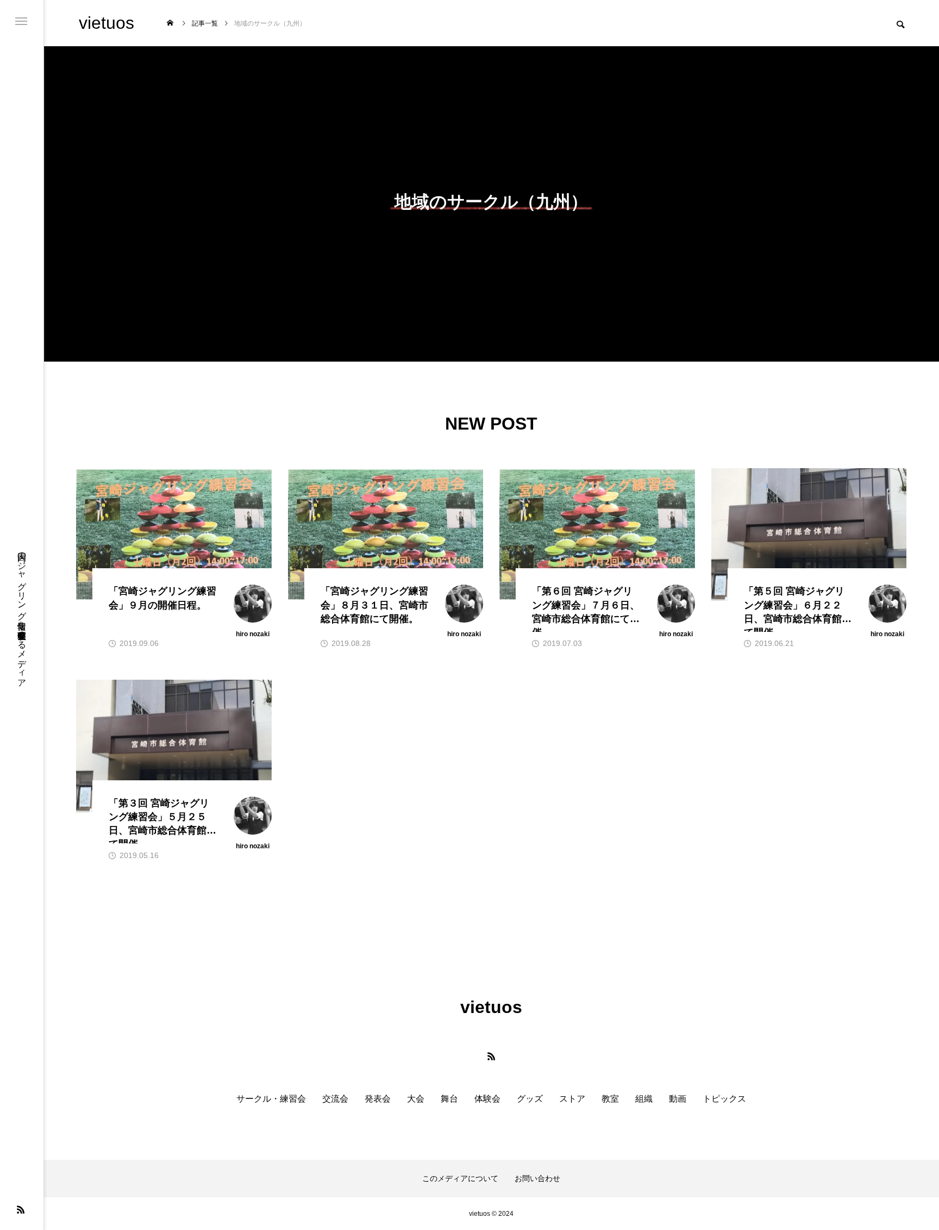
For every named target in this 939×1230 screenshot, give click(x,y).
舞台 (449, 1098)
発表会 (378, 1098)
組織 (644, 1098)
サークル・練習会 (271, 1098)
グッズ (530, 1098)
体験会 (487, 1098)
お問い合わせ (537, 1178)
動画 (677, 1098)
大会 (415, 1098)
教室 (610, 1098)
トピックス (724, 1098)
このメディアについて (460, 1178)
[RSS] (20, 1209)
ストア (572, 1098)
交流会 (335, 1098)
